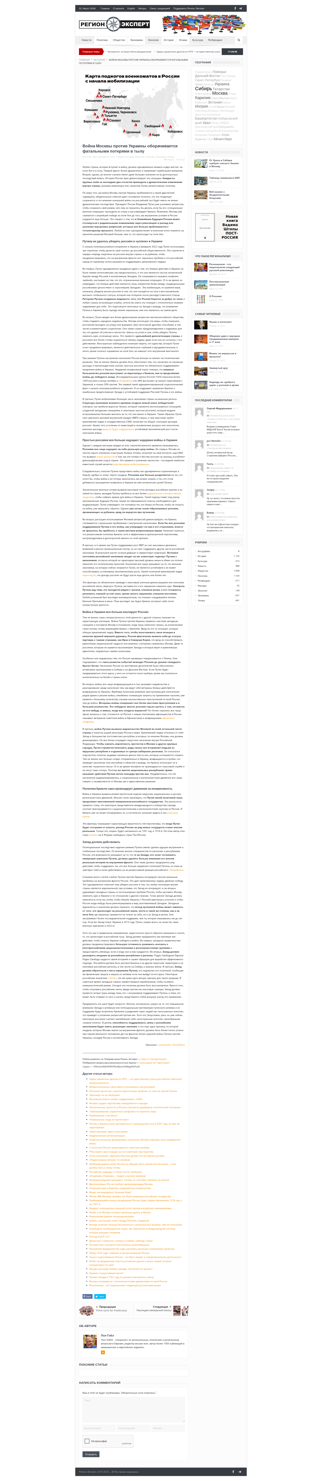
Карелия (202, 97)
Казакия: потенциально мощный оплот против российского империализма (130, 1208)
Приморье (214, 135)
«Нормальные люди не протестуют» (109, 1119)
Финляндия (227, 110)
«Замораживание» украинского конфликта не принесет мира (122, 1111)
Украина (221, 84)
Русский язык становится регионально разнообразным (119, 1244)
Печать (170, 159)
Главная (105, 8)
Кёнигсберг (223, 138)
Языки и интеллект (220, 321)
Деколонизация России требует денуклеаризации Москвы (121, 1184)
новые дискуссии (105, 456)
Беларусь (214, 110)
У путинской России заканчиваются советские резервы (119, 1147)
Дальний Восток (207, 75)
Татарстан (221, 89)
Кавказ (226, 102)
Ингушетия (227, 127)
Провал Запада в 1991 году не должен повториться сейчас (121, 1277)
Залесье (208, 84)
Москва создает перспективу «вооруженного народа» (118, 1103)
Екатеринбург (230, 131)
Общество (119, 40)
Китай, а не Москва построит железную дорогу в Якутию (120, 1212)
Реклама (202, 585)
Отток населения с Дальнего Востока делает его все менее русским (126, 1155)
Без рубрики (204, 551)
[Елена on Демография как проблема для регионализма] (199, 515)
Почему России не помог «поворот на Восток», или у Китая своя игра (223, 418)
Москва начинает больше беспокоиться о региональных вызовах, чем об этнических (135, 1224)
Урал (207, 122)
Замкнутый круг (218, 367)
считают (112, 978)
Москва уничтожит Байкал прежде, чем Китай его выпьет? (121, 1268)
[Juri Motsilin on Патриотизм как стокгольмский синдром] (199, 444)
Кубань (231, 76)
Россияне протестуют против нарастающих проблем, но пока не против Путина (133, 1091)
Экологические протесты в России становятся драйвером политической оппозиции (135, 1107)
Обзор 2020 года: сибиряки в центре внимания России (119, 1253)
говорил (93, 834)
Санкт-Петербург (208, 80)
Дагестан (200, 114)
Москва (220, 93)
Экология (153, 40)
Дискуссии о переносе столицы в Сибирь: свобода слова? (121, 1240)
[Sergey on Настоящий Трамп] (199, 493)
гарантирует (89, 575)
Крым (220, 106)
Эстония (215, 102)
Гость (210, 463)
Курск (233, 98)
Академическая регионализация (107, 1135)
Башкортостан (206, 118)
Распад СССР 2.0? (99, 1236)
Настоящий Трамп (219, 494)
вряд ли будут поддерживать (118, 429)
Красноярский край (207, 127)
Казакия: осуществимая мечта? (106, 1273)
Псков (232, 94)
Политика (102, 40)
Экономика (136, 40)
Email (182, 159)
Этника (183, 40)
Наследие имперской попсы (154, 1310)
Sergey (210, 489)
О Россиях (215, 296)
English (131, 8)
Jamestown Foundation (172, 1044)
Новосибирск (203, 94)
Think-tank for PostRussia (111, 1310)
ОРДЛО (224, 123)
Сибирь (203, 88)
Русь (223, 76)
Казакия (226, 80)
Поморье (219, 71)
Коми (225, 134)
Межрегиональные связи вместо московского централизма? (122, 1086)
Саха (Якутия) (220, 98)
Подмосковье (203, 72)
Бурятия (200, 139)
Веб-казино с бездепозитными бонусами (219, 194)
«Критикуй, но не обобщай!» (104, 1095)
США (210, 139)
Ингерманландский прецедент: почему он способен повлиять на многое (129, 1179)
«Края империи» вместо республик (108, 1131)
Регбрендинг (215, 40)
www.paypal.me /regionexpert (155, 1062)
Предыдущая (107, 1306)
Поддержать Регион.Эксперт (188, 8)
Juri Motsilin (214, 440)
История (169, 40)
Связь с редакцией (160, 8)
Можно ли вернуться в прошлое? (222, 355)
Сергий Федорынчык (219, 408)
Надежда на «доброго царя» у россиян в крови (224, 383)
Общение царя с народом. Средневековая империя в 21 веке (224, 339)
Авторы (142, 8)
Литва (215, 123)
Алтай (212, 106)
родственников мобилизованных (131, 464)
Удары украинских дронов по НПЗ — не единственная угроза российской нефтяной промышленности (166, 51)
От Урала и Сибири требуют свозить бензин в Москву (224, 163)
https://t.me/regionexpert (154, 1059)
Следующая (160, 1306)
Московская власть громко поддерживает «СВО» (116, 1099)
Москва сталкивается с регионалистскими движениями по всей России (128, 1281)
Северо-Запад (204, 131)
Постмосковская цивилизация (219, 283)
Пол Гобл (87, 156)
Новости (86, 40)
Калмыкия (201, 135)
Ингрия (201, 106)
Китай (217, 131)
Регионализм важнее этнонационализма (111, 1216)
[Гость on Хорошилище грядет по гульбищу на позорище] (199, 467)
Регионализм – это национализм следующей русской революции (125, 1285)
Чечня (199, 84)
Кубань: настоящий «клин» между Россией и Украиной (119, 1220)
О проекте (118, 8)
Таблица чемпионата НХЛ (224, 177)
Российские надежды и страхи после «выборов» (115, 1171)
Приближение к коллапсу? (103, 1115)
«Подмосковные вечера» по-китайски (109, 1159)
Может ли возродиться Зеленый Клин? (110, 1192)
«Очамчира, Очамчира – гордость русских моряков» (117, 1175)
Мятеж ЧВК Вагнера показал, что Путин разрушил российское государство (130, 1196)
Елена (210, 512)
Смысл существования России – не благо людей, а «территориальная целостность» (135, 1257)
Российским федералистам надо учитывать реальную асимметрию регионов (131, 1248)
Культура (197, 40)
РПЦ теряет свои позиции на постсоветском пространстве (121, 1151)
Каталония (213, 114)
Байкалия (201, 102)
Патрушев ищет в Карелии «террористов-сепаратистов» (120, 1188)
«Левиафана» (176, 869)
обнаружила (125, 380)
